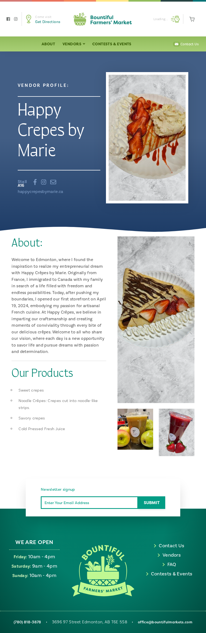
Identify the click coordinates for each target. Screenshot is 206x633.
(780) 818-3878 (27, 622)
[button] (47, 19)
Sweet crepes (31, 390)
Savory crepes (32, 418)
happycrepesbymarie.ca (40, 191)
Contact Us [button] (189, 44)
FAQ (171, 564)
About (48, 43)
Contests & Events (111, 43)
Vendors (72, 43)
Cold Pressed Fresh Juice (42, 428)
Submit (152, 502)
